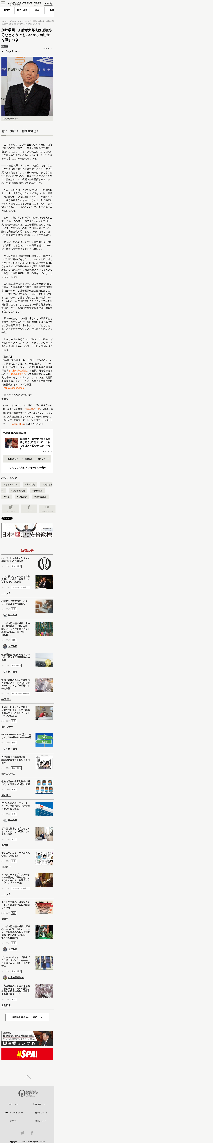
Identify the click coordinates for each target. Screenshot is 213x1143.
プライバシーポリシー (13, 1113)
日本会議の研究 (16, 374)
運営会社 (13, 1121)
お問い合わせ (40, 1121)
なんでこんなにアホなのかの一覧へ (27, 467)
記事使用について (40, 1104)
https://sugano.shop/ (14, 388)
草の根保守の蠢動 (17, 370)
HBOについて (13, 1104)
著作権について (40, 1113)
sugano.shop (18, 424)
